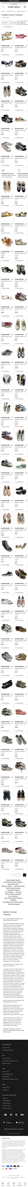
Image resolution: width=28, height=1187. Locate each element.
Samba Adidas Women (13, 880)
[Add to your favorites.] (12, 46)
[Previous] (9, 875)
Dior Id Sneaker (13, 896)
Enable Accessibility (14, 1)
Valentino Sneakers (14, 904)
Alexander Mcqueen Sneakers (13, 882)
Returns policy (6, 1063)
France (4, 1177)
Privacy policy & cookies (13, 1133)
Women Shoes (21, 11)
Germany (22, 1177)
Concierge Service (7, 1050)
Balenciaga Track (13, 884)
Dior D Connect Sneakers (13, 894)
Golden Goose (11, 11)
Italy (16, 1178)
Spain (12, 1178)
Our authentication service (10, 1061)
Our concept (6, 1048)
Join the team (6, 1106)
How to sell (5, 1072)
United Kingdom (9, 1177)
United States (17, 1177)
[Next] (18, 875)
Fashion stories (6, 1108)
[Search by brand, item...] (3, 6)
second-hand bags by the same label (12, 1011)
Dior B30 (18, 892)
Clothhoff (13, 900)
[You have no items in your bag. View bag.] (25, 7)
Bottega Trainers (7, 886)
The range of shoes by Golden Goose (12, 969)
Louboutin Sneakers (13, 890)
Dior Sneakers (9, 892)
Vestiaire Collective (9, 1095)
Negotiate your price (8, 173)
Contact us (5, 1090)
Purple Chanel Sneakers (13, 888)
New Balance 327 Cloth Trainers (13, 902)
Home (3, 11)
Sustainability (6, 1101)
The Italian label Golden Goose (11, 923)
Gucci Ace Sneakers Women (13, 898)
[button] (25, 7)
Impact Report (6, 1103)
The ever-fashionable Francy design (13, 1030)
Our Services (6, 1044)
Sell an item (5, 1077)
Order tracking (6, 1058)
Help (3, 1084)
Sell (3, 1068)
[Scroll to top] (24, 875)
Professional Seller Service (10, 1079)
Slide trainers (7, 1032)
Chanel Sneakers (19, 886)
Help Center (5, 1087)
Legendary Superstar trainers (11, 1029)
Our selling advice (7, 1074)
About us (5, 1098)
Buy (3, 1055)
